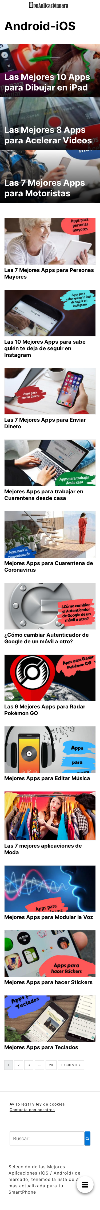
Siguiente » (71, 1065)
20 (51, 1065)
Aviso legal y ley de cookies (37, 1104)
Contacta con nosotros (32, 1109)
